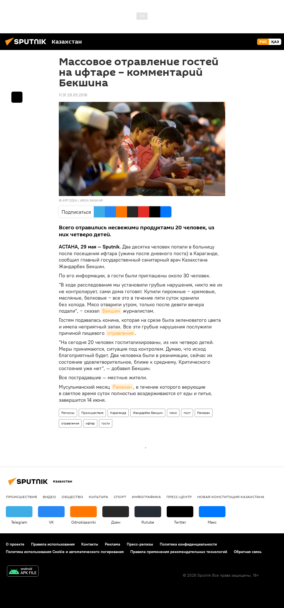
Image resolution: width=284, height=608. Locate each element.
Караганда (118, 413)
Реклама (112, 544)
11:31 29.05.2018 (73, 94)
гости (106, 423)
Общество (72, 496)
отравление (70, 423)
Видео (49, 496)
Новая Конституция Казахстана (230, 496)
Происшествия (92, 413)
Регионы (68, 413)
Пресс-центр (179, 496)
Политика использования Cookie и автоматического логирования (65, 551)
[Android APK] (23, 572)
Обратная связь (248, 551)
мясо (173, 413)
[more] (16, 97)
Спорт (120, 496)
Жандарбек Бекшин (148, 413)
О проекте (15, 544)
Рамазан (122, 387)
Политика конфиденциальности (188, 544)
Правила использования (53, 544)
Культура (98, 496)
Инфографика (146, 496)
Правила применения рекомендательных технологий (178, 551)
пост (187, 413)
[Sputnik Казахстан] (27, 46)
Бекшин (111, 311)
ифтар (90, 423)
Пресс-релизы (140, 544)
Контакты (89, 544)
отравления (120, 333)
